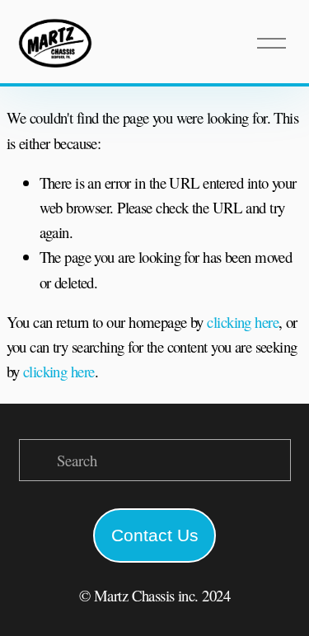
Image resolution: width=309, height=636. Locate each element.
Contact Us (155, 535)
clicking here (243, 321)
